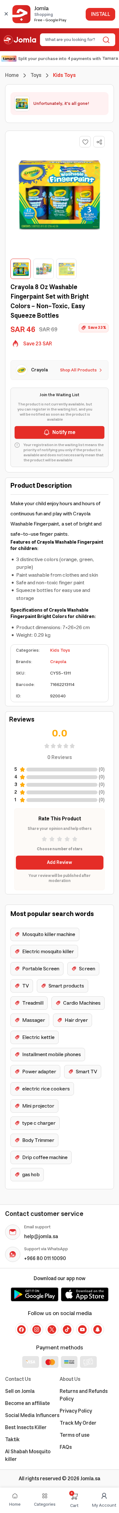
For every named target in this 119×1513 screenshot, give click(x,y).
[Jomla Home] (20, 39)
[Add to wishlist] (85, 141)
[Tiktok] (67, 1329)
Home (12, 75)
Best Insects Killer (26, 1427)
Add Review (59, 862)
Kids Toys (60, 650)
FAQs (66, 1447)
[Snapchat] (97, 1329)
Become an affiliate (27, 1403)
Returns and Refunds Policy (84, 1395)
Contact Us (18, 1379)
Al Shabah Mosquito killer (27, 1455)
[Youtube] (82, 1329)
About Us (70, 1379)
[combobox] (72, 40)
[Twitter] (52, 1329)
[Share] (99, 142)
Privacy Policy (76, 1411)
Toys (35, 75)
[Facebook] (21, 1329)
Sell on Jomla (20, 1391)
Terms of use (74, 1435)
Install (100, 14)
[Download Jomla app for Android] (34, 1294)
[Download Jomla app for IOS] (85, 1294)
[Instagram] (36, 1329)
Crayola (58, 662)
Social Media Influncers (32, 1415)
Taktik (12, 1439)
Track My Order (78, 1423)
